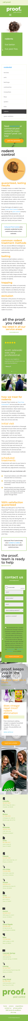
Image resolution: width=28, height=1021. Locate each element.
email (7, 604)
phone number (10, 598)
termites (6, 72)
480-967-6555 (6, 803)
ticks (5, 106)
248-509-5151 (6, 884)
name (7, 592)
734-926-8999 (6, 871)
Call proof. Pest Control (11, 227)
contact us (8, 1008)
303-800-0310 (6, 913)
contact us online (14, 543)
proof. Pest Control (11, 209)
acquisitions (19, 1006)
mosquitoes (7, 92)
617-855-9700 (6, 816)
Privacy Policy (10, 649)
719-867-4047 (6, 955)
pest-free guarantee (13, 140)
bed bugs (7, 82)
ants (5, 77)
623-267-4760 (6, 858)
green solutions (8, 116)
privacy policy (17, 1008)
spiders (6, 102)
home (5, 1006)
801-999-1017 (6, 842)
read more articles (11, 743)
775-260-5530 (6, 939)
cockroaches (7, 87)
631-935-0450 (6, 981)
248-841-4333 (6, 829)
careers (11, 1006)
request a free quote (14, 656)
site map (13, 1012)
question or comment (11, 616)
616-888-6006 (6, 926)
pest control (16, 211)
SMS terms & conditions (13, 1010)
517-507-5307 (6, 968)
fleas (5, 97)
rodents (6, 111)
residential (8, 67)
